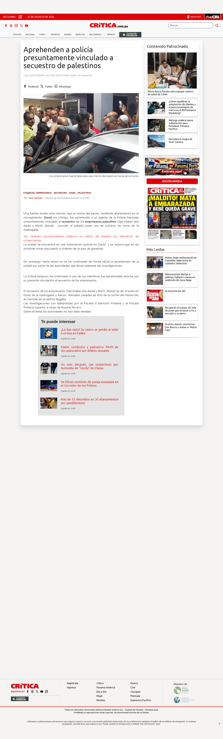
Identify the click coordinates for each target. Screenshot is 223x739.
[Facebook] (6, 25)
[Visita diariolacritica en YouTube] (42, 691)
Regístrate (72, 683)
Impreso (111, 34)
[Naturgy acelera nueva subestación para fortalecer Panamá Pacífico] (156, 125)
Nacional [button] (30, 34)
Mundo (67, 34)
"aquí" (157, 724)
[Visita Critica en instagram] (46, 691)
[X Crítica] (21, 25)
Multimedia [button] (95, 34)
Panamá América (105, 687)
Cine (132, 687)
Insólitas (80, 34)
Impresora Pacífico (140, 700)
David (72, 193)
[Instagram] (16, 25)
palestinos (84, 193)
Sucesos (17, 34)
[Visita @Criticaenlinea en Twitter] (32, 691)
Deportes (55, 34)
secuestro (60, 193)
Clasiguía (135, 691)
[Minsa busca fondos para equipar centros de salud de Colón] (172, 70)
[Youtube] (26, 25)
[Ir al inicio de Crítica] (110, 24)
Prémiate (135, 696)
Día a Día (101, 691)
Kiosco (134, 683)
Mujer (99, 696)
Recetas (100, 700)
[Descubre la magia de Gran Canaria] (156, 140)
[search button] (217, 25)
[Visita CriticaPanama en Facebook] (27, 691)
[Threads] (11, 25)
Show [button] (42, 34)
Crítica (100, 683)
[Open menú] (20, 17)
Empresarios (43, 193)
